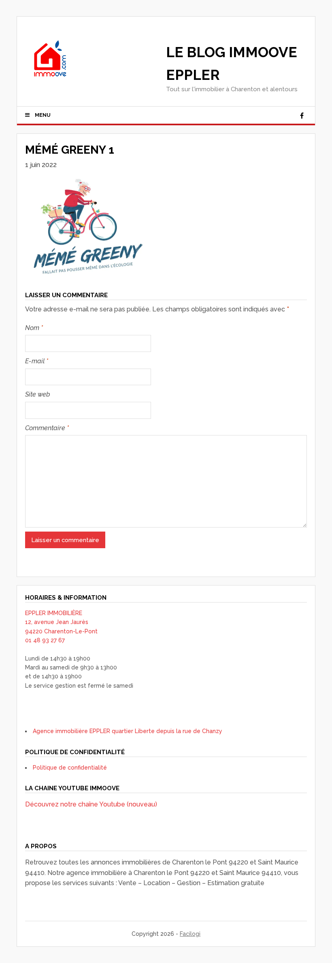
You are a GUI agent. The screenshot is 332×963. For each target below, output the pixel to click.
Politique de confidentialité (70, 767)
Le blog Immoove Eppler (231, 63)
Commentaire (47, 428)
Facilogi (190, 934)
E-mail (36, 361)
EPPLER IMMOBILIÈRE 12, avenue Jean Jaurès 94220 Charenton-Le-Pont (61, 622)
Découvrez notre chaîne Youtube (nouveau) (91, 804)
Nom (34, 328)
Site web (37, 394)
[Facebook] (301, 116)
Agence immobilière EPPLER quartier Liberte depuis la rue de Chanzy (127, 731)
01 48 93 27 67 (45, 640)
